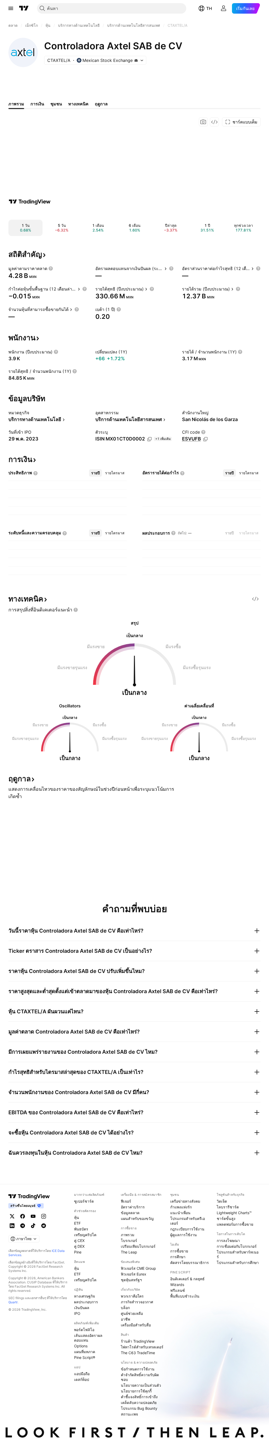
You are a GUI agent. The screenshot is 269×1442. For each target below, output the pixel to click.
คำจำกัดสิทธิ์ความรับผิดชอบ (140, 1377)
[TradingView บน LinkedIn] (12, 1225)
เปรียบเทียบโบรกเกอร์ (138, 1246)
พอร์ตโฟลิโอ (84, 1329)
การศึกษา (177, 1257)
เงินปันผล (81, 1307)
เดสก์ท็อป (81, 1379)
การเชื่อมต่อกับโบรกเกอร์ (237, 1246)
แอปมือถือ (82, 1373)
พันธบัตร (81, 1229)
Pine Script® (84, 1357)
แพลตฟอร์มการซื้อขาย (235, 1224)
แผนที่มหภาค (84, 1351)
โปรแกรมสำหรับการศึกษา (238, 1262)
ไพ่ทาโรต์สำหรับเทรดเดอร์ (142, 1347)
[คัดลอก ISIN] (149, 439)
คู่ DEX (79, 1246)
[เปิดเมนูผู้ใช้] (11, 8)
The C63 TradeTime (138, 1352)
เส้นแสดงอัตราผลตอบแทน (88, 1337)
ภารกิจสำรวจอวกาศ (137, 1302)
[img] (136, 60)
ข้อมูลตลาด (130, 1212)
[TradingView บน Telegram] (22, 1225)
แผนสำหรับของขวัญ (137, 1218)
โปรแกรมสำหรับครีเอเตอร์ (187, 1220)
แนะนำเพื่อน (180, 1212)
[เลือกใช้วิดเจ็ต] (214, 121)
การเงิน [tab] (37, 103)
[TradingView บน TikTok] (33, 1225)
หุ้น (76, 1217)
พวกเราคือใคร (132, 1296)
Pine (77, 1252)
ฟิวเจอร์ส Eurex (133, 1274)
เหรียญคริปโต (85, 1235)
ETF (77, 1223)
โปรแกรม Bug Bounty (139, 1408)
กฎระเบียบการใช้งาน (187, 1229)
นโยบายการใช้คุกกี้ (136, 1391)
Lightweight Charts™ (234, 1212)
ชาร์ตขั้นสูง (226, 1218)
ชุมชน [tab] (56, 103)
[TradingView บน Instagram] (43, 1216)
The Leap (129, 1252)
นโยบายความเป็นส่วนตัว (141, 1385)
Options (80, 1346)
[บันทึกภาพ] (203, 121)
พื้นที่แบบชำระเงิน (184, 1296)
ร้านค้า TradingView (137, 1341)
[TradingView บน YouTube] (33, 1216)
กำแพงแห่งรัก (181, 1207)
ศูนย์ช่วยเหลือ (132, 1313)
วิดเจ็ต (222, 1201)
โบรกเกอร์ (129, 1240)
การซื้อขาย (179, 1251)
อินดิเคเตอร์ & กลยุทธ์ (187, 1279)
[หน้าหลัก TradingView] (24, 8)
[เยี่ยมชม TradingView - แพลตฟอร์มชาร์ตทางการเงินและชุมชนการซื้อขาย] (29, 201)
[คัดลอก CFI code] (205, 439)
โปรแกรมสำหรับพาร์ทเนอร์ (237, 1254)
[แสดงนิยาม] (50, 268)
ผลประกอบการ (86, 1302)
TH (209, 8)
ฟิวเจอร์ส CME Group (138, 1268)
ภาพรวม (127, 1235)
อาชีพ (125, 1319)
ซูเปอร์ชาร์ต (84, 1201)
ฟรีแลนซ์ (177, 1290)
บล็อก (125, 1307)
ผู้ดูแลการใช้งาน (183, 1235)
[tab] (95, 473)
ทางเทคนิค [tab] (78, 103)
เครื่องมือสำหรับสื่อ (136, 1325)
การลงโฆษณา (228, 1240)
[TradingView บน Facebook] (22, 1216)
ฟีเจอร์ (126, 1201)
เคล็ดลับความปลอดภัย (139, 1402)
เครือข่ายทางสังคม (185, 1201)
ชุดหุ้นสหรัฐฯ (131, 1280)
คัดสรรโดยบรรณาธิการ (189, 1262)
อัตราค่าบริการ (133, 1207)
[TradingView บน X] (12, 1216)
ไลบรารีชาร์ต (228, 1207)
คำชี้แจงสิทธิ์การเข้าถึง (139, 1397)
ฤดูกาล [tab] (101, 103)
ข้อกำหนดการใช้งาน (137, 1369)
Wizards (177, 1284)
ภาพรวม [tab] (16, 103)
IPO (77, 1313)
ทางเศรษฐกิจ (84, 1296)
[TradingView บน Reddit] (43, 1225)
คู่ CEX (79, 1240)
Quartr (13, 1302)
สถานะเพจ (129, 1414)
